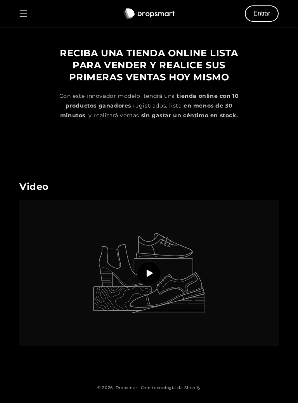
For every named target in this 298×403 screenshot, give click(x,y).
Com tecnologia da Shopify (171, 387)
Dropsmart (127, 387)
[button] (23, 13)
